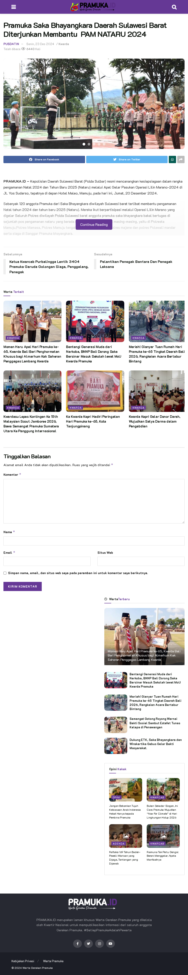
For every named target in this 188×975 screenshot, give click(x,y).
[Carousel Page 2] (89, 144)
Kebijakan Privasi (22, 961)
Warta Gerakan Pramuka (37, 968)
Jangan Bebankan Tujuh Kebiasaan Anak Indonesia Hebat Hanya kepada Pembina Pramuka (125, 811)
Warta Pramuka (53, 961)
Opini (116, 797)
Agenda (118, 843)
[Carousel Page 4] (99, 144)
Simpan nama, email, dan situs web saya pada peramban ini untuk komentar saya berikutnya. (78, 573)
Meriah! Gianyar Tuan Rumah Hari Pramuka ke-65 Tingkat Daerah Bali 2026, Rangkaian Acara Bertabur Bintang (157, 353)
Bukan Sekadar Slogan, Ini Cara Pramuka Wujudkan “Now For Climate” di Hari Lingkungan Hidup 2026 (162, 811)
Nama (9, 532)
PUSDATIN (11, 44)
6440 (30, 49)
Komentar (12, 474)
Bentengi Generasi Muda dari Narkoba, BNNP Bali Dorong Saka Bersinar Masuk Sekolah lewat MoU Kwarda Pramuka (93, 353)
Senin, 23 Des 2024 (40, 44)
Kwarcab (157, 797)
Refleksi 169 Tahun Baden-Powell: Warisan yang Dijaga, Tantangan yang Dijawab (124, 857)
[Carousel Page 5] (104, 144)
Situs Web (105, 552)
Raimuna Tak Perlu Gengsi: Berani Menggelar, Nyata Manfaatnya (163, 856)
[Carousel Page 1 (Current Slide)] (84, 144)
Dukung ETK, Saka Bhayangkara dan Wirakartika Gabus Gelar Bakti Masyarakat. (156, 744)
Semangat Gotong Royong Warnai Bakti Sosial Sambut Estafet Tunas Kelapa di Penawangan (155, 723)
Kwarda (63, 44)
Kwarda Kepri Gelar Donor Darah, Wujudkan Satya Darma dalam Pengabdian (154, 421)
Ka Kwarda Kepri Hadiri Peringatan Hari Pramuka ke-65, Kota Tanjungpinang (93, 421)
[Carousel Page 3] (94, 144)
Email (9, 552)
